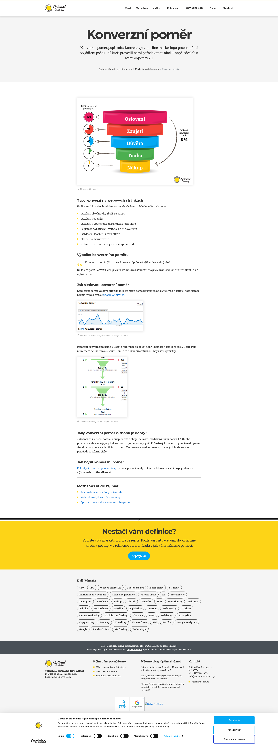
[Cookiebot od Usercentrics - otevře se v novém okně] (38, 741)
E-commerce (156, 587)
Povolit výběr (234, 730)
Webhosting (169, 608)
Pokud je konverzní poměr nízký (97, 468)
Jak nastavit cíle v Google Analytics (103, 492)
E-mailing (120, 622)
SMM (151, 615)
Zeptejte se (139, 556)
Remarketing (175, 601)
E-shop (118, 601)
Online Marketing (89, 615)
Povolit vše (234, 720)
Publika (83, 608)
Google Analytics (113, 295)
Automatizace (148, 594)
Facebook (102, 601)
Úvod (128, 8)
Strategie (174, 587)
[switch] (98, 736)
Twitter (186, 608)
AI (163, 594)
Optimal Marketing (108, 69)
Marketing (121, 629)
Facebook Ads (101, 629)
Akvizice (137, 615)
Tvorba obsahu (135, 587)
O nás (213, 8)
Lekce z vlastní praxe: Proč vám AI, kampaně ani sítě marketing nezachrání (162, 669)
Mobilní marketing (116, 615)
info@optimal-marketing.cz (203, 676)
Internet (152, 608)
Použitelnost (101, 608)
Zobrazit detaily (172, 736)
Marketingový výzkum (92, 594)
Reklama (193, 601)
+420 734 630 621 (200, 673)
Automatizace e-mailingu (108, 675)
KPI (154, 622)
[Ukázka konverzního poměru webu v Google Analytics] (110, 316)
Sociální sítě (177, 594)
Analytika (185, 615)
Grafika (166, 622)
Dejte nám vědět (134, 649)
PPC (92, 587)
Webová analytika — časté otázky (101, 497)
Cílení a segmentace (123, 594)
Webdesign (166, 615)
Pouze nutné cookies (234, 739)
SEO (81, 587)
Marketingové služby (148, 8)
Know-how (126, 69)
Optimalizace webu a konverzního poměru (106, 502)
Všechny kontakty (200, 681)
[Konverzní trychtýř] (135, 141)
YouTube (146, 601)
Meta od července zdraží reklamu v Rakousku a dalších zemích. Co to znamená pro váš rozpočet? (162, 687)
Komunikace (139, 622)
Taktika (118, 608)
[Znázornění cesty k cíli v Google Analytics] (102, 387)
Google (83, 629)
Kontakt (228, 8)
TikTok (131, 601)
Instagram (85, 601)
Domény (104, 622)
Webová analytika (110, 587)
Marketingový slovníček (147, 69)
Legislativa (135, 608)
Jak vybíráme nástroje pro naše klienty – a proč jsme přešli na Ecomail (161, 677)
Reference (172, 8)
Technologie (139, 629)
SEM (159, 601)
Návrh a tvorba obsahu (106, 671)
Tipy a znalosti (194, 7)
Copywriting (86, 622)
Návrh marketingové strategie (111, 667)
